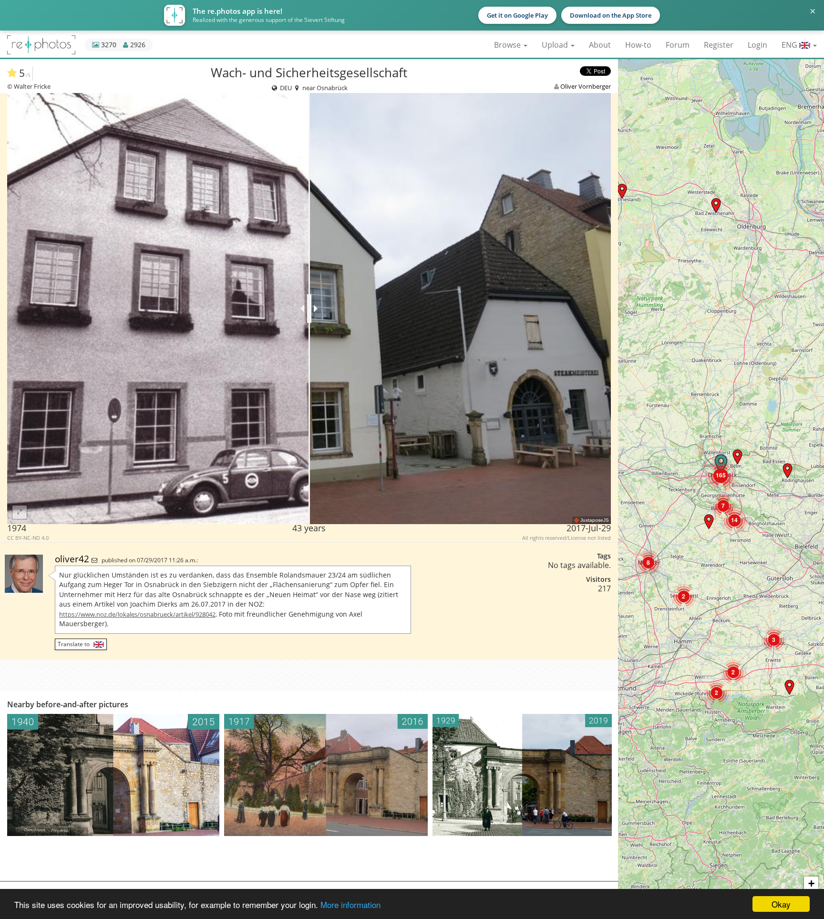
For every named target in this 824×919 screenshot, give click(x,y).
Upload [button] (556, 45)
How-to (638, 45)
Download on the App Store (610, 15)
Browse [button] (508, 45)
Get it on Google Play (517, 15)
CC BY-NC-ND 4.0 (28, 538)
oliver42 (73, 558)
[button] (716, 205)
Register (718, 45)
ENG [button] (790, 45)
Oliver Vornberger (585, 86)
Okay (781, 904)
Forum (678, 45)
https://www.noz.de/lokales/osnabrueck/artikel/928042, (138, 614)
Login (757, 45)
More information (350, 904)
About (600, 45)
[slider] (309, 308)
